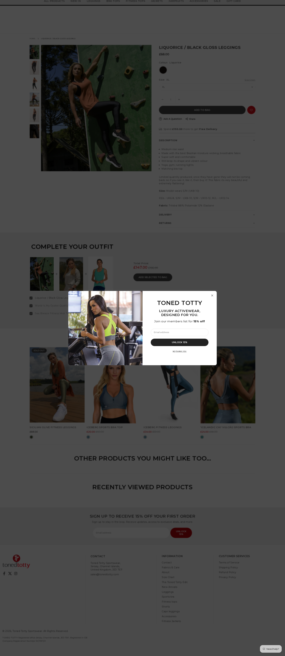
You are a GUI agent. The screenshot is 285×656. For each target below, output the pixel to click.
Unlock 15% (179, 342)
